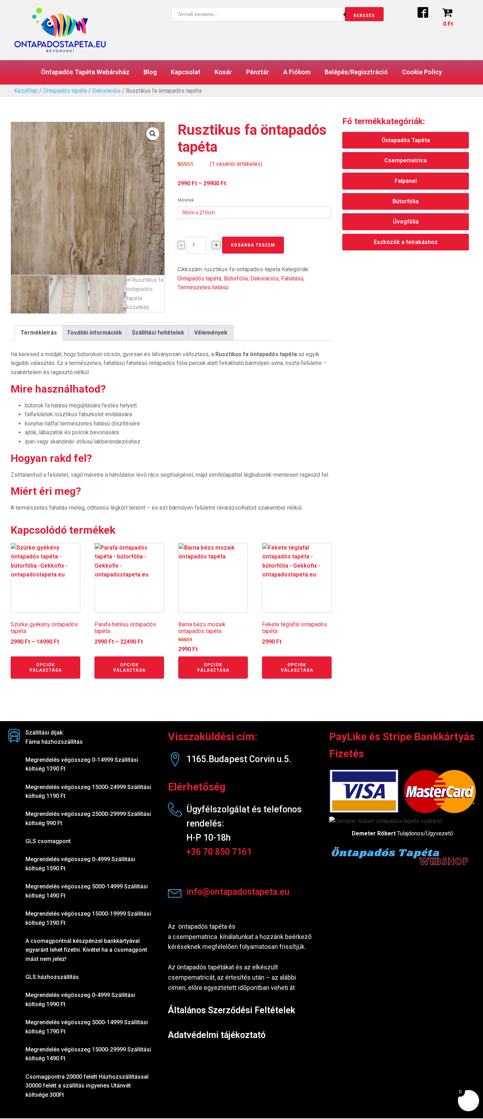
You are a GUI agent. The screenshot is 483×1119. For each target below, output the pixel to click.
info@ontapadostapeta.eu (238, 892)
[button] (152, 133)
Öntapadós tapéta (65, 90)
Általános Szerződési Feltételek (231, 1010)
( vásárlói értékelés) (236, 164)
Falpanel (406, 181)
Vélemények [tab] (210, 332)
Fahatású (292, 278)
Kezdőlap (26, 90)
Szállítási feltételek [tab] (158, 332)
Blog (150, 72)
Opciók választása (45, 667)
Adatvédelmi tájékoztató (217, 1035)
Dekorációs (106, 90)
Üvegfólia (406, 221)
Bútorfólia (236, 278)
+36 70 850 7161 (219, 852)
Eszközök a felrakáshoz (406, 242)
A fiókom (296, 72)
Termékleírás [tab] (39, 332)
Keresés (364, 15)
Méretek (186, 200)
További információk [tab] (94, 332)
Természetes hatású (203, 287)
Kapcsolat (185, 72)
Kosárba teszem (253, 245)
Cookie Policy (422, 72)
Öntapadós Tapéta (406, 140)
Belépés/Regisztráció (356, 72)
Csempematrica (405, 160)
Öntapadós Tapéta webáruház (85, 72)
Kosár (223, 72)
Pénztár (257, 72)
